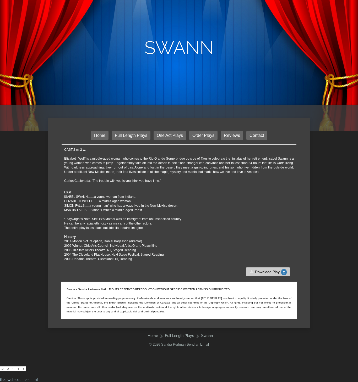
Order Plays (203, 135)
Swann (207, 335)
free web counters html (19, 379)
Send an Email (198, 344)
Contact (256, 135)
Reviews (232, 135)
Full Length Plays (131, 135)
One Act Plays (170, 135)
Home (99, 135)
